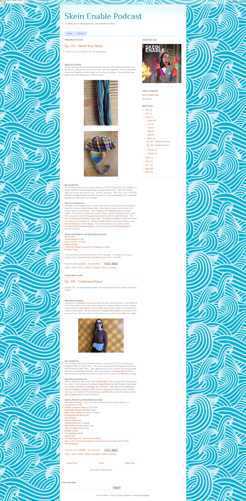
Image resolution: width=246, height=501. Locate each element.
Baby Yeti (94, 387)
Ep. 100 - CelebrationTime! (84, 281)
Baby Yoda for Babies (74, 413)
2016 (147, 169)
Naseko (128, 495)
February (151, 150)
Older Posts (130, 463)
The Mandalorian (71, 444)
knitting (87, 268)
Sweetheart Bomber (80, 218)
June (149, 127)
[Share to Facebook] (113, 263)
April (149, 135)
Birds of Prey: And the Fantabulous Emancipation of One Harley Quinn (94, 441)
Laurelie (127, 211)
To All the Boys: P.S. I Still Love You (80, 438)
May (149, 131)
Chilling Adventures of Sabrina (77, 423)
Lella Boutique (102, 381)
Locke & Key (70, 436)
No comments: (94, 264)
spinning (112, 268)
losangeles (95, 268)
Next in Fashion (71, 242)
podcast (104, 268)
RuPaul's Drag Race (73, 420)
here (116, 70)
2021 (147, 114)
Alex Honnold (70, 418)
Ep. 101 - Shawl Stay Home (84, 46)
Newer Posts (72, 463)
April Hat (84, 308)
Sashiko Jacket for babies (75, 407)
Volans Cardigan (112, 218)
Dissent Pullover (71, 224)
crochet (80, 268)
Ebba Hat (108, 392)
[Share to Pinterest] (116, 263)
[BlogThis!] (108, 263)
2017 (147, 165)
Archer (81, 187)
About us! (80, 33)
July (149, 124)
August (150, 120)
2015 (147, 172)
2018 (147, 161)
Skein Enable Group (150, 95)
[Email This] (105, 263)
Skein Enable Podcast (103, 16)
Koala (116, 389)
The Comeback (71, 239)
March (150, 138)
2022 (147, 110)
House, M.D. (70, 237)
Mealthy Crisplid (71, 431)
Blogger (146, 495)
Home (69, 33)
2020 (147, 117)
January (151, 153)
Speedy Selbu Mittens (111, 311)
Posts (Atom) (106, 470)
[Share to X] (110, 263)
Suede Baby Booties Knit (75, 410)
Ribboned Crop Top (85, 303)
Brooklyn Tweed (71, 250)
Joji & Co (68, 428)
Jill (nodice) (147, 99)
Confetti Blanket (121, 226)
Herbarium (112, 211)
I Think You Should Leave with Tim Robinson (83, 247)
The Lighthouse (71, 433)
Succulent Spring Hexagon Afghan (79, 226)
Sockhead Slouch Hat (121, 371)
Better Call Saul (71, 244)
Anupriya (78, 72)
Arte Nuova (106, 221)
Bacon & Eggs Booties (77, 195)
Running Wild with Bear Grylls (77, 415)
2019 (147, 158)
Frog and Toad (92, 216)
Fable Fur (125, 313)
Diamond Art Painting (73, 402)
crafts (73, 268)
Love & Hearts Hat (72, 394)
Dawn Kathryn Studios (74, 425)
